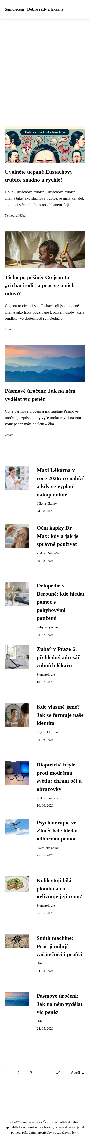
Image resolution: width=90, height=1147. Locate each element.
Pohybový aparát (48, 627)
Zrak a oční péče (48, 553)
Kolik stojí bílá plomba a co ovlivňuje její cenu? (59, 888)
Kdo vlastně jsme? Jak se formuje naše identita (60, 715)
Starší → (78, 1073)
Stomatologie (46, 674)
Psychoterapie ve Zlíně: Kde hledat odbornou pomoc (57, 831)
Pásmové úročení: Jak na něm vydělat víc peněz (59, 1004)
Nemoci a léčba (15, 215)
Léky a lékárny (47, 503)
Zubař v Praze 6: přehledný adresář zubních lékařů (58, 657)
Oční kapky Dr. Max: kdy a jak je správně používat (57, 536)
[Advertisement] (45, 66)
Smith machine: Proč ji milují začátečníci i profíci (59, 946)
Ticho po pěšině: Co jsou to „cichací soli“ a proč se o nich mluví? (40, 285)
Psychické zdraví (48, 732)
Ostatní (10, 329)
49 (58, 1073)
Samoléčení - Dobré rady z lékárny (34, 9)
